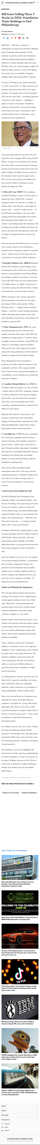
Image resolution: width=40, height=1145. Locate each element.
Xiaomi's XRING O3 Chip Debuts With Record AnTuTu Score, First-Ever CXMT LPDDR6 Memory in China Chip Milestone (19, 1092)
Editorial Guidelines (29, 793)
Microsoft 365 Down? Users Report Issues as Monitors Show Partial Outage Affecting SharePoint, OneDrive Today (18, 884)
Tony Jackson (8, 31)
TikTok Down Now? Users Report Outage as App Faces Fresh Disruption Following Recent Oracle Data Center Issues (19, 988)
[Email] (23, 38)
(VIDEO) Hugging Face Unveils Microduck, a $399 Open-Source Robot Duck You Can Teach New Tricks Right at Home (19, 1057)
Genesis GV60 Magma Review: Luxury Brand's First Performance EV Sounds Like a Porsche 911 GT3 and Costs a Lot (19, 953)
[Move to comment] (27, 38)
